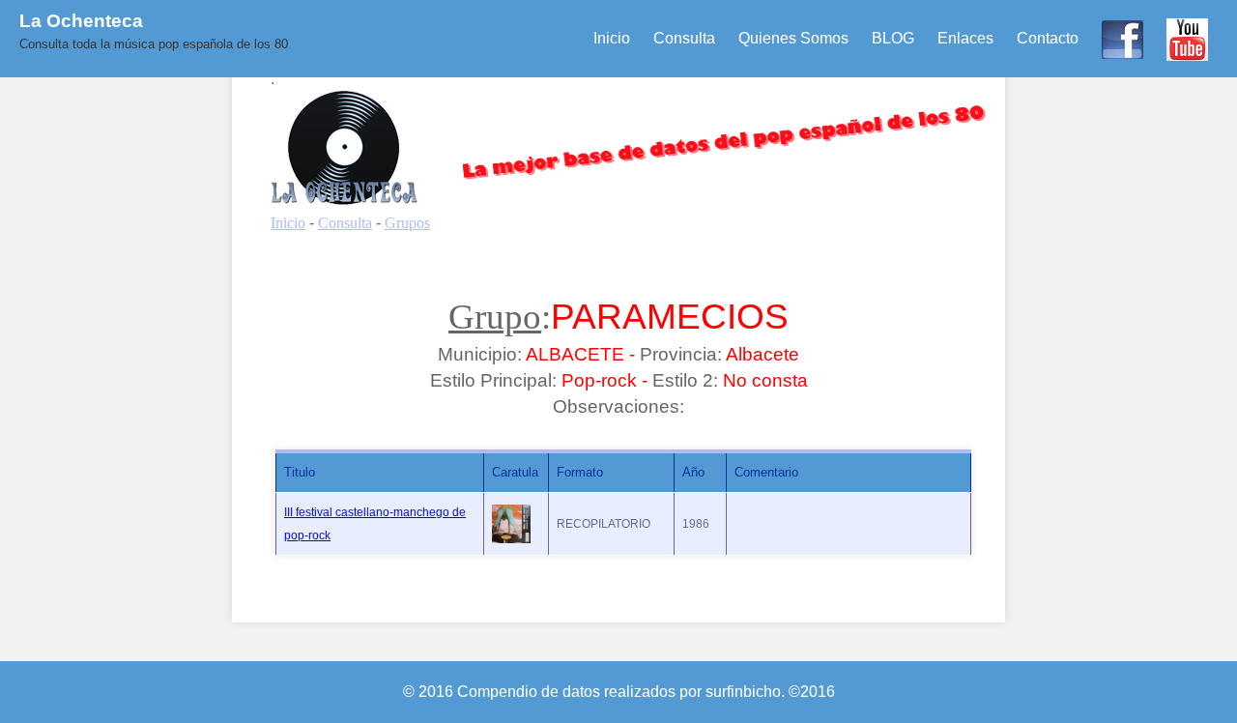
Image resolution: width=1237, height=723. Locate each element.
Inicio (611, 38)
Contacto (1048, 38)
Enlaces (965, 38)
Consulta (684, 38)
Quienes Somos (793, 38)
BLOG (893, 38)
